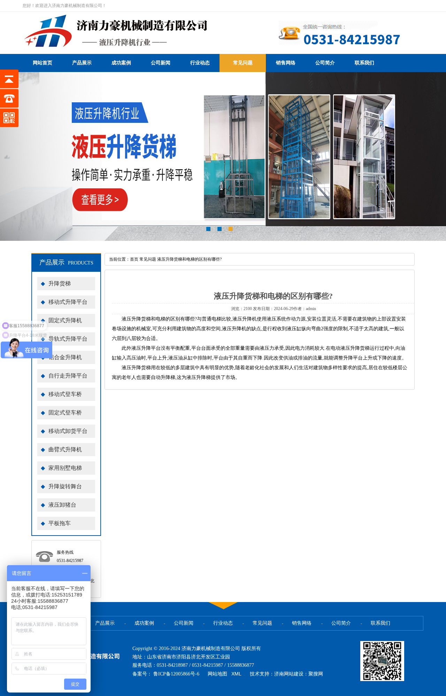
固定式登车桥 (61, 413)
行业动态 (200, 62)
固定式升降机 (61, 320)
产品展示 (82, 62)
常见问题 (243, 62)
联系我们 (364, 62)
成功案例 (121, 62)
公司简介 (325, 62)
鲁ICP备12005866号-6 (176, 674)
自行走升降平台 (64, 376)
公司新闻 (160, 62)
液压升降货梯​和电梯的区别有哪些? (189, 259)
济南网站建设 (288, 674)
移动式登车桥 (61, 394)
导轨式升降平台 (64, 339)
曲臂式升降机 (61, 449)
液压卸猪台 (58, 505)
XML (236, 674)
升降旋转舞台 (61, 486)
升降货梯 (56, 283)
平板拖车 (56, 523)
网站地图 (217, 674)
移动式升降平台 (64, 302)
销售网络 (285, 62)
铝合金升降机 (61, 357)
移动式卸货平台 (64, 431)
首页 (134, 259)
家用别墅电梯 (61, 468)
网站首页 (42, 62)
